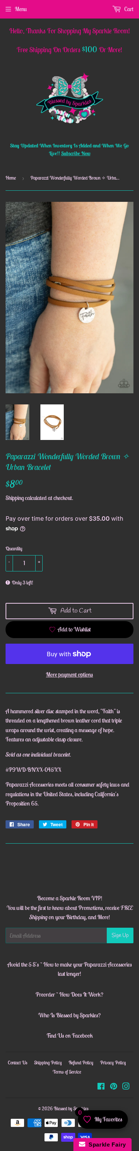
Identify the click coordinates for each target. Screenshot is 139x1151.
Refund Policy (81, 1063)
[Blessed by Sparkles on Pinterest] (114, 1087)
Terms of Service (67, 1072)
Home (11, 178)
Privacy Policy (113, 1063)
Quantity (14, 548)
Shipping (15, 497)
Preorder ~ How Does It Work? (69, 994)
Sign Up (120, 935)
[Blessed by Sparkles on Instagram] (126, 1087)
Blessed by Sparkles (71, 1108)
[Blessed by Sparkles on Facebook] (101, 1087)
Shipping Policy (48, 1063)
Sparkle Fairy (105, 1144)
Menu (21, 9)
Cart (128, 9)
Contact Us (17, 1063)
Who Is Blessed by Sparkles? (69, 1015)
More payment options (69, 674)
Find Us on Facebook (69, 1035)
